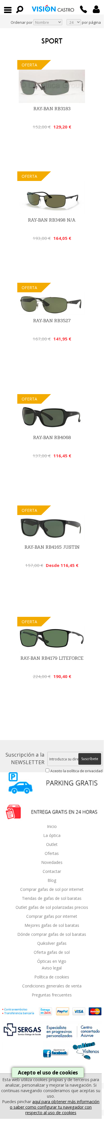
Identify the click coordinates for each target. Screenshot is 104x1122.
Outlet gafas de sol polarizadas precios (52, 907)
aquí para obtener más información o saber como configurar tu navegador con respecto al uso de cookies (54, 1107)
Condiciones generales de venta (52, 986)
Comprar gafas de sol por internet (52, 889)
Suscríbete (89, 758)
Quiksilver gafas (52, 943)
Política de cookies (51, 977)
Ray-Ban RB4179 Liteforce (52, 658)
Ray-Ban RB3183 (52, 108)
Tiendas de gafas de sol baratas (52, 898)
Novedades (52, 862)
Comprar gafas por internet (51, 916)
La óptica (51, 835)
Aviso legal (52, 968)
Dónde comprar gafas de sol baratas (51, 934)
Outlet (52, 844)
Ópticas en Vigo (51, 961)
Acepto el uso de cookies (48, 1072)
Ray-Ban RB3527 (52, 320)
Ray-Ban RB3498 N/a (52, 220)
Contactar (52, 871)
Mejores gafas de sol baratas (51, 925)
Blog (52, 880)
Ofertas (52, 853)
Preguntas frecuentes (52, 995)
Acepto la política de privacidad (76, 770)
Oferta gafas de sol (52, 952)
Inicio (52, 826)
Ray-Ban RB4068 (52, 437)
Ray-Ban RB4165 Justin (52, 547)
